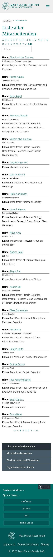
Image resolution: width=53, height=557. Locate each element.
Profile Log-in (26, 523)
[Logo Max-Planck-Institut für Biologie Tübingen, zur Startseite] (21, 6)
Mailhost (26, 508)
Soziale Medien (12, 490)
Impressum (9, 544)
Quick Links (10, 495)
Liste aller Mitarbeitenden (21, 446)
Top (46, 487)
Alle (30, 44)
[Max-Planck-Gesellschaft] (13, 535)
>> (37, 430)
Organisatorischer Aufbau (20, 467)
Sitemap (45, 544)
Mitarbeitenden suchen (19, 453)
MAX (26, 515)
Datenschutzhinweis (28, 544)
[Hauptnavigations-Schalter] (48, 7)
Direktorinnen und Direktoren (23, 460)
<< (15, 430)
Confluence (26, 501)
